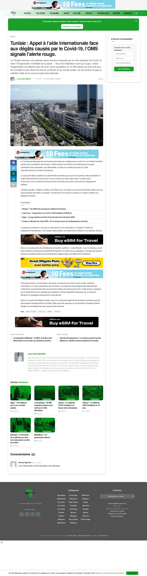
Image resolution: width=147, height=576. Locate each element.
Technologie (103, 13)
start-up (85, 516)
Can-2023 (61, 505)
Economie (23, 399)
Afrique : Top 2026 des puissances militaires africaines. (44, 209)
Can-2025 (61, 509)
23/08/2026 (14, 411)
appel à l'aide (31, 311)
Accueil (12, 36)
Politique (40, 13)
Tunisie (57, 311)
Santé (66, 13)
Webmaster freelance (85, 535)
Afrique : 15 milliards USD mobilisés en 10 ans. (91, 405)
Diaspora (128, 13)
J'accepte (132, 573)
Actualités (50, 79)
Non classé (73, 519)
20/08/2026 (38, 414)
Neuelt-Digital (72, 535)
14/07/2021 (38, 79)
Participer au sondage (72, 26)
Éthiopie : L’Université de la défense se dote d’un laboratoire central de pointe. (20, 438)
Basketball (61, 498)
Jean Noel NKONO (24, 79)
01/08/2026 (14, 446)
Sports (89, 13)
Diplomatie (61, 523)
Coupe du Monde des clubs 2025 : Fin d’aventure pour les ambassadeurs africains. (55, 221)
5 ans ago (38, 462)
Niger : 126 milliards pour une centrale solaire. (18, 405)
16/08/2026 (62, 411)
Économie (54, 13)
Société (116, 13)
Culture (77, 13)
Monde (73, 512)
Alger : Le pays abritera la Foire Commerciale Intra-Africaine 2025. (48, 217)
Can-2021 (61, 502)
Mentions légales (117, 516)
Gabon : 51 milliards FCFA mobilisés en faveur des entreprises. (68, 405)
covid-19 (42, 311)
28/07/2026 (38, 440)
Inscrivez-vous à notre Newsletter (122, 48)
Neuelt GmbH (103, 535)
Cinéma (61, 512)
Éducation (73, 498)
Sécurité (85, 505)
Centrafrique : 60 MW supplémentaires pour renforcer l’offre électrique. (43, 406)
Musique (73, 516)
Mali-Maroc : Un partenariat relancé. (42, 436)
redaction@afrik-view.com (117, 503)
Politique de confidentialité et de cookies (109, 573)
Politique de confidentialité (117, 513)
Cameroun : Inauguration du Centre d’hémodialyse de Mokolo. (47, 213)
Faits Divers (73, 502)
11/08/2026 (86, 411)
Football (73, 505)
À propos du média (117, 511)
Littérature (73, 509)
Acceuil (27, 13)
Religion (85, 498)
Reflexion (85, 495)
